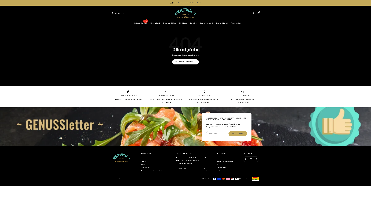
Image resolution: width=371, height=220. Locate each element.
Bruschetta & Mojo (169, 23)
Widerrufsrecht (222, 171)
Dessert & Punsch (222, 23)
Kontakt (143, 164)
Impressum (220, 158)
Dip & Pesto (183, 23)
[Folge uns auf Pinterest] (256, 159)
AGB (218, 164)
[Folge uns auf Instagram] (251, 159)
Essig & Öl (193, 23)
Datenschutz (221, 167)
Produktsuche (145, 167)
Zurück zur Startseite (185, 62)
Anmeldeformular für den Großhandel (153, 171)
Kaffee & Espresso (140, 23)
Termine (143, 161)
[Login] (254, 13)
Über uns (144, 158)
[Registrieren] (204, 168)
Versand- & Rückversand (225, 161)
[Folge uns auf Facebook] (245, 159)
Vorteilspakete (236, 23)
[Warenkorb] (258, 13)
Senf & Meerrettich (206, 23)
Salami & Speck (155, 23)
